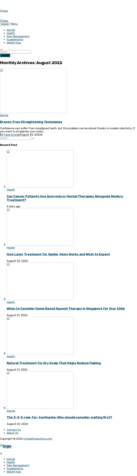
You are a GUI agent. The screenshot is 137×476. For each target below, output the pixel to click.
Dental (11, 30)
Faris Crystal (12, 134)
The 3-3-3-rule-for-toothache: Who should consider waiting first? (59, 417)
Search (5, 55)
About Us (12, 433)
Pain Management (18, 36)
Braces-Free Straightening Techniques (31, 122)
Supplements (15, 39)
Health (11, 33)
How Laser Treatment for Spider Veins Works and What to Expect (58, 254)
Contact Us (14, 429)
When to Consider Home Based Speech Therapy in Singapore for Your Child (66, 308)
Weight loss (14, 42)
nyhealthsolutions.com (37, 438)
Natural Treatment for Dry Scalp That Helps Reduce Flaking (54, 363)
